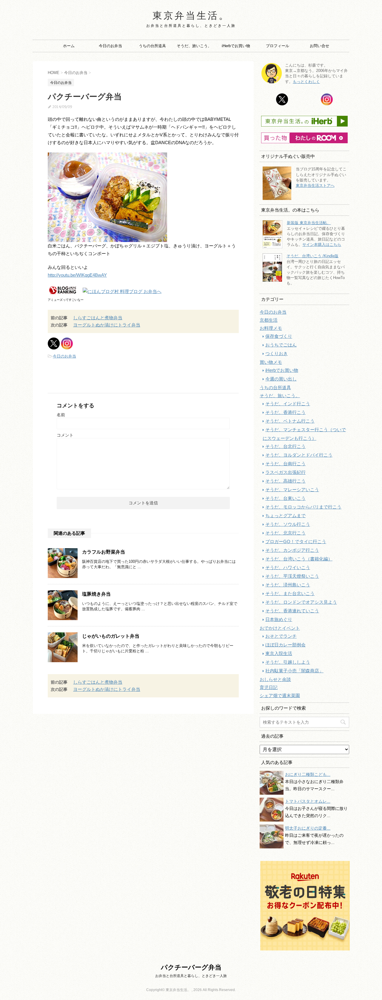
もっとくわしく (306, 81)
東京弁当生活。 (191, 15)
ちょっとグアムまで (285, 515)
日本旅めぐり (278, 619)
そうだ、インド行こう (287, 403)
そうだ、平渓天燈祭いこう (292, 576)
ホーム (69, 46)
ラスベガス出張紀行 (285, 472)
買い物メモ (271, 362)
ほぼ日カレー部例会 (285, 644)
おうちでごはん (281, 344)
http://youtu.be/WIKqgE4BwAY (77, 275)
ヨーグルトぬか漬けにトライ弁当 (106, 324)
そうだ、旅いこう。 (194, 46)
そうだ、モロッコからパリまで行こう (303, 506)
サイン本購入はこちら (321, 244)
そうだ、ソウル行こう (287, 524)
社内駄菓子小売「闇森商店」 (294, 670)
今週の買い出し (281, 378)
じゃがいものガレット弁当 (110, 636)
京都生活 (269, 320)
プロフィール (277, 46)
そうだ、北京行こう (285, 532)
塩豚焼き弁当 (96, 594)
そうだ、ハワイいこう (287, 567)
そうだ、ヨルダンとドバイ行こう (298, 454)
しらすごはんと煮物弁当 (97, 317)
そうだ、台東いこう (285, 498)
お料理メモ (271, 328)
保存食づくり (278, 336)
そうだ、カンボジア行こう (292, 550)
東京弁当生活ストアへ (315, 185)
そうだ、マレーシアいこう (292, 489)
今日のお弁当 (110, 46)
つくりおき (276, 353)
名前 (61, 414)
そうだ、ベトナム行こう (290, 420)
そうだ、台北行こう (285, 446)
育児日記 (269, 687)
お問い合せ (319, 46)
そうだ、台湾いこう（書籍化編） (298, 558)
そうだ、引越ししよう (287, 662)
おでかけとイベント (280, 628)
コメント (65, 435)
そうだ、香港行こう (285, 412)
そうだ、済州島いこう (287, 584)
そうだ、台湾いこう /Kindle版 (312, 256)
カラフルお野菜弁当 (103, 551)
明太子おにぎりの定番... (307, 828)
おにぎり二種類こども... (307, 774)
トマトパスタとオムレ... (307, 801)
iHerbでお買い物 (236, 46)
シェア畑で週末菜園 (280, 695)
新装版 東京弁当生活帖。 (309, 223)
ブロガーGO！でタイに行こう (295, 541)
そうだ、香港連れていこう (292, 610)
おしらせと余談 (275, 679)
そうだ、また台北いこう (290, 593)
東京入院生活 (278, 653)
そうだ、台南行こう (285, 463)
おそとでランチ (281, 636)
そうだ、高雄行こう (285, 480)
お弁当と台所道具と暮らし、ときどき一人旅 (191, 976)
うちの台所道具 (152, 46)
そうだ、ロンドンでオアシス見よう (301, 602)
